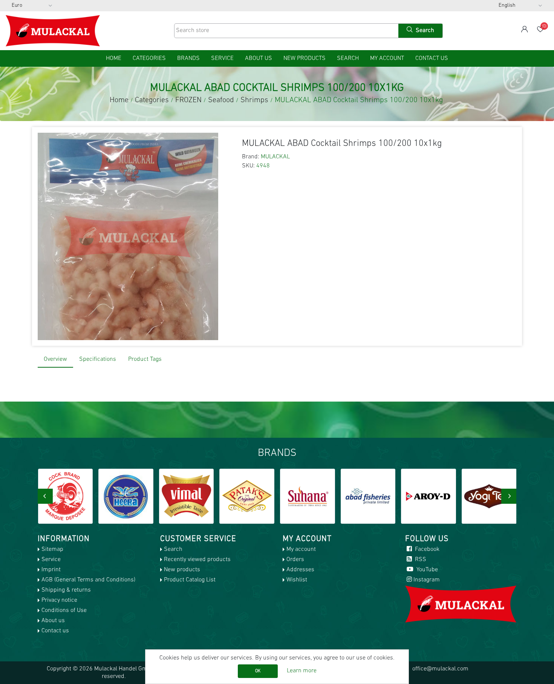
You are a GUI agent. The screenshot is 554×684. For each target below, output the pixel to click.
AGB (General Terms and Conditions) (88, 580)
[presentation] (45, 496)
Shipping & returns (66, 590)
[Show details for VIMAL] (126, 496)
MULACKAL (275, 157)
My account (387, 58)
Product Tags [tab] (145, 359)
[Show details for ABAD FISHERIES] (307, 496)
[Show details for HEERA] (65, 496)
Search (348, 58)
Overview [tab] (55, 359)
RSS (419, 560)
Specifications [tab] (97, 359)
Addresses (300, 570)
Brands (188, 58)
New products (304, 58)
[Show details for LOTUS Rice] (489, 496)
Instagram (426, 580)
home (113, 58)
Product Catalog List (190, 580)
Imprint (51, 570)
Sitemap (52, 549)
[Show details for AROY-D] (368, 496)
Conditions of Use (64, 610)
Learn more (302, 671)
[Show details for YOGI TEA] (428, 496)
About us (258, 58)
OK (257, 671)
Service (222, 58)
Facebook (426, 549)
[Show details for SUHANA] (247, 496)
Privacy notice (59, 600)
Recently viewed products (197, 560)
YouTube (426, 570)
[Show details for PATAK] (186, 496)
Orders (295, 560)
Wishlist (296, 580)
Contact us (431, 58)
